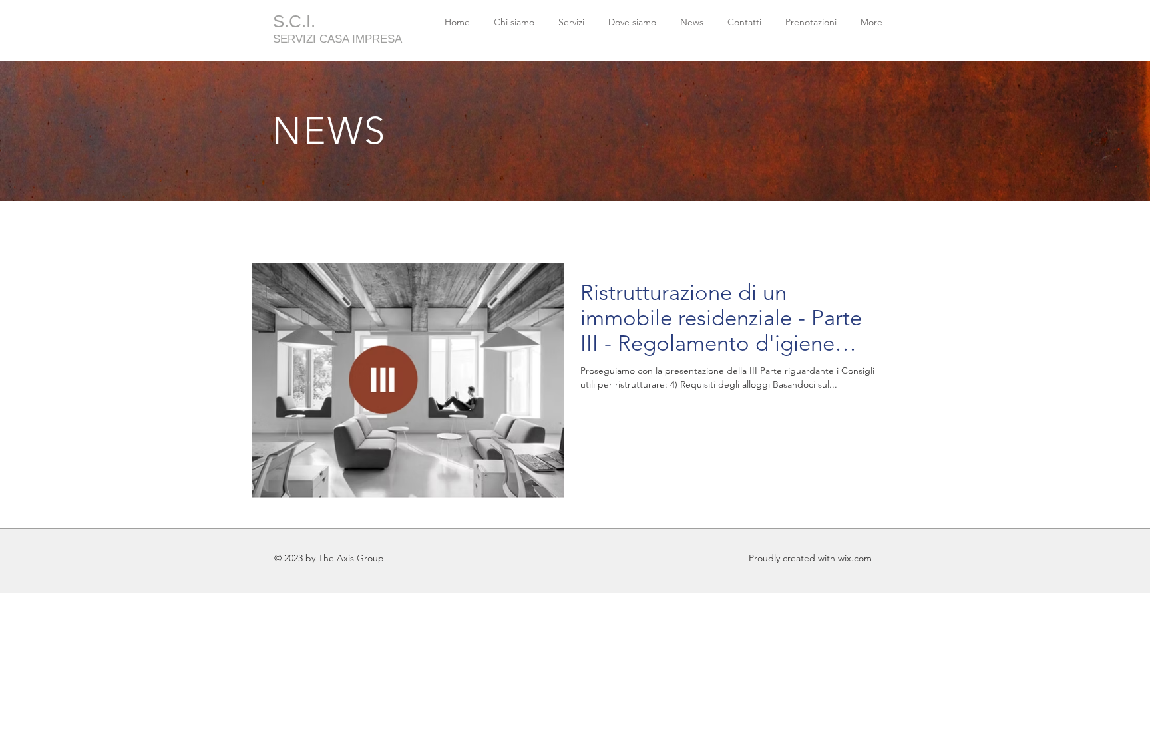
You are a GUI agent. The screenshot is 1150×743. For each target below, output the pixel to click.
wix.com (855, 558)
